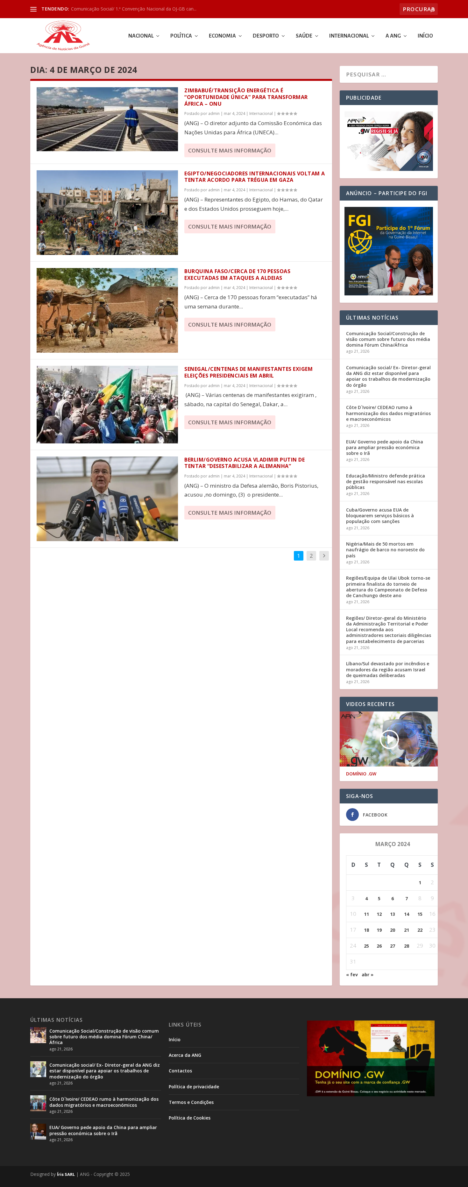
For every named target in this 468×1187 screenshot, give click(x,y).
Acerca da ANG (185, 1055)
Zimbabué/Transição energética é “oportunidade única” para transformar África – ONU (246, 97)
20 (392, 930)
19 (379, 930)
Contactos (180, 1071)
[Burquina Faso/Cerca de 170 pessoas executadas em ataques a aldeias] (107, 310)
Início (425, 36)
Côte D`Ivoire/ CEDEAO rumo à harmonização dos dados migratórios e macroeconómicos (388, 413)
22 (419, 930)
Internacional (349, 36)
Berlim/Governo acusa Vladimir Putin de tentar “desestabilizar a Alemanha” (244, 463)
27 (392, 946)
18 (366, 930)
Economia (222, 36)
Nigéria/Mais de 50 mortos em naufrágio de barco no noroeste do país (385, 549)
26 (379, 946)
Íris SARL (66, 1174)
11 (366, 914)
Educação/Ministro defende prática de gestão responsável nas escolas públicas (385, 481)
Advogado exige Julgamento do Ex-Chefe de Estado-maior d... (134, 9)
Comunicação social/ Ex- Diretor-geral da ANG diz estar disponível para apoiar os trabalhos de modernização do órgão (388, 376)
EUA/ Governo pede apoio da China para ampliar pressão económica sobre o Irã (384, 447)
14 (406, 914)
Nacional (140, 36)
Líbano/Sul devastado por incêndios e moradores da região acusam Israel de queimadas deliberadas (387, 669)
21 (406, 930)
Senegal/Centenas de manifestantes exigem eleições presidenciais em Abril (248, 372)
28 (406, 946)
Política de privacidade (194, 1087)
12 (379, 914)
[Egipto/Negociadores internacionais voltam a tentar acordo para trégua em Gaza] (107, 212)
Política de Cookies (189, 1118)
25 (366, 946)
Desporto (266, 36)
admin (214, 113)
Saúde (304, 36)
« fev (352, 975)
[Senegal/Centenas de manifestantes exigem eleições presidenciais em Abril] (107, 404)
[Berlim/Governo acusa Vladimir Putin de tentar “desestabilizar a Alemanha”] (107, 498)
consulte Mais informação (229, 150)
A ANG (393, 36)
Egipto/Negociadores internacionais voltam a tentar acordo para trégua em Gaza (254, 177)
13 (392, 914)
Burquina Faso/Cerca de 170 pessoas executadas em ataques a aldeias (237, 274)
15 (419, 914)
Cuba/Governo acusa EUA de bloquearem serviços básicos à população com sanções (380, 515)
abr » (367, 975)
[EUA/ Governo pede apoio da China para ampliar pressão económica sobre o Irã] (38, 1132)
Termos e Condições (191, 1102)
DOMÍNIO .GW (361, 774)
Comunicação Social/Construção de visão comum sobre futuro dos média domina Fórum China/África (388, 339)
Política (181, 36)
